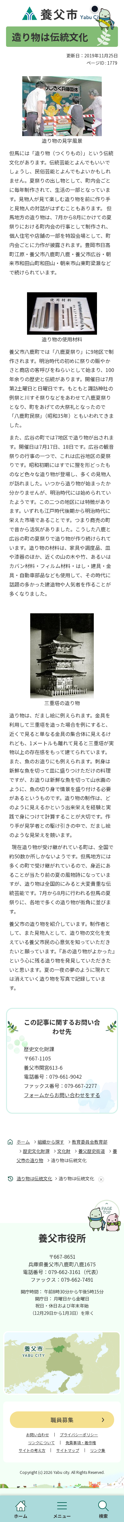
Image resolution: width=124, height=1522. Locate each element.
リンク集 (97, 1450)
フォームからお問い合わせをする (62, 1095)
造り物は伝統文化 (34, 1178)
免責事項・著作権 (80, 1443)
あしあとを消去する (100, 1179)
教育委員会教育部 (89, 1142)
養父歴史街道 (91, 1151)
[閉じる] (95, 9)
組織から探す (51, 1142)
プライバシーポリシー (79, 1435)
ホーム (23, 1142)
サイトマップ (67, 1450)
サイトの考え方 (32, 1450)
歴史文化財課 (36, 1151)
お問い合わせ (37, 1435)
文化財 (64, 1151)
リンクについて (41, 1443)
